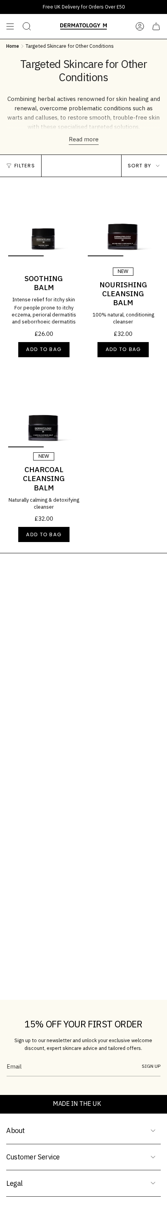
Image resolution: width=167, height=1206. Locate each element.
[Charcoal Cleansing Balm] (43, 411)
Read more (84, 139)
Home (12, 46)
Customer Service (33, 1156)
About (15, 1130)
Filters (24, 165)
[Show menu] (10, 26)
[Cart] (156, 26)
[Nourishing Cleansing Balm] (123, 220)
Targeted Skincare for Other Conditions (70, 46)
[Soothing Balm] (43, 220)
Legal (14, 1183)
